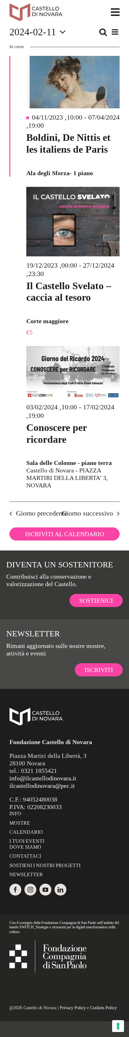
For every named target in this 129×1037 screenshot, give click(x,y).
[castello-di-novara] (35, 6)
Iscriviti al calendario (64, 534)
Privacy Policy (73, 1007)
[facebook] (15, 890)
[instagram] (30, 890)
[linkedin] (60, 890)
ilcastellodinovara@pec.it (42, 785)
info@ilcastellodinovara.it (42, 778)
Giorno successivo (87, 513)
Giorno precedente (41, 513)
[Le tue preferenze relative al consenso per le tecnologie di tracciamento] (118, 1026)
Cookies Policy (103, 1007)
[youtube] (45, 890)
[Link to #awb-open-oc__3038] (115, 12)
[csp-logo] (47, 943)
